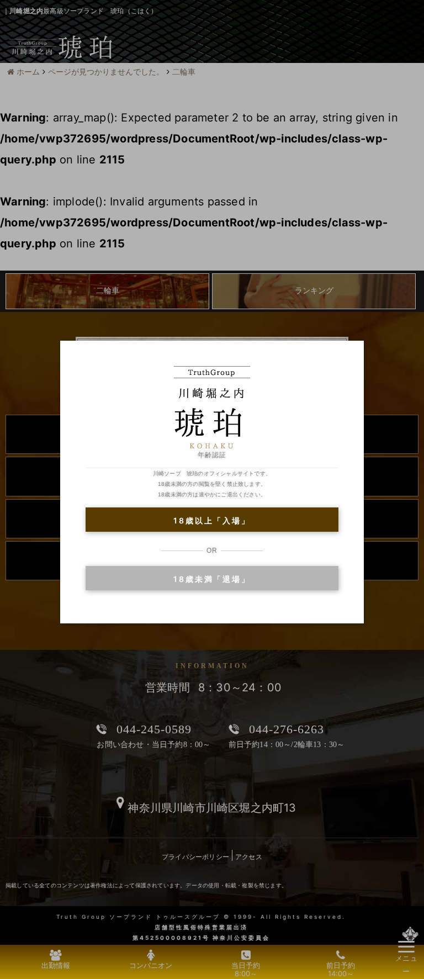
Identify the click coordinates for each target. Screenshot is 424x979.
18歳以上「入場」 (211, 520)
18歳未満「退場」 (211, 579)
